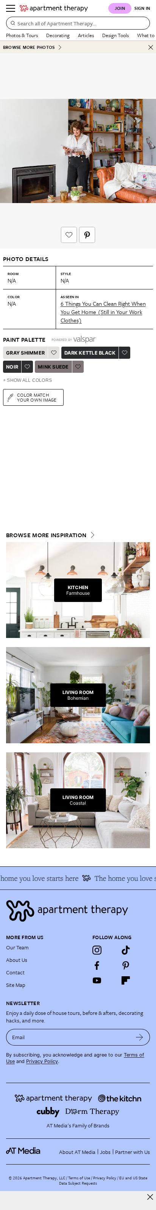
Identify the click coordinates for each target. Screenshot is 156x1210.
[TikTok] (125, 950)
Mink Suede (53, 367)
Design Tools (115, 35)
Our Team (17, 947)
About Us (16, 960)
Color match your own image (37, 397)
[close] (150, 1197)
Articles (86, 35)
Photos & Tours (22, 35)
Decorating (58, 35)
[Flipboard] (125, 980)
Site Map (15, 985)
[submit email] (139, 1037)
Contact (15, 972)
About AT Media (77, 1152)
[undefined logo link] (54, 8)
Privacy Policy (42, 1061)
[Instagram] (96, 950)
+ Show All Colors (27, 380)
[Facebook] (96, 965)
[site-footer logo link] (23, 1151)
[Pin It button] (87, 234)
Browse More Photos (29, 47)
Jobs (105, 1152)
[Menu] (10, 8)
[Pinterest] (125, 965)
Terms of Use (79, 1178)
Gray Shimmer (25, 353)
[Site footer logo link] (78, 911)
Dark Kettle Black (89, 353)
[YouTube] (96, 980)
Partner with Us (132, 1152)
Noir (12, 367)
